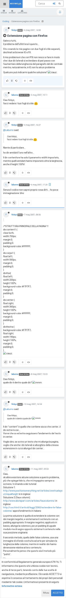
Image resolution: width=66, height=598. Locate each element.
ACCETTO (58, 593)
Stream (4, 13)
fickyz (14, 30)
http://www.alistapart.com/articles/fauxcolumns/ (29, 501)
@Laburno (8, 130)
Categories (22, 13)
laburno (14, 95)
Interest (12, 13)
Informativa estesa (12, 586)
